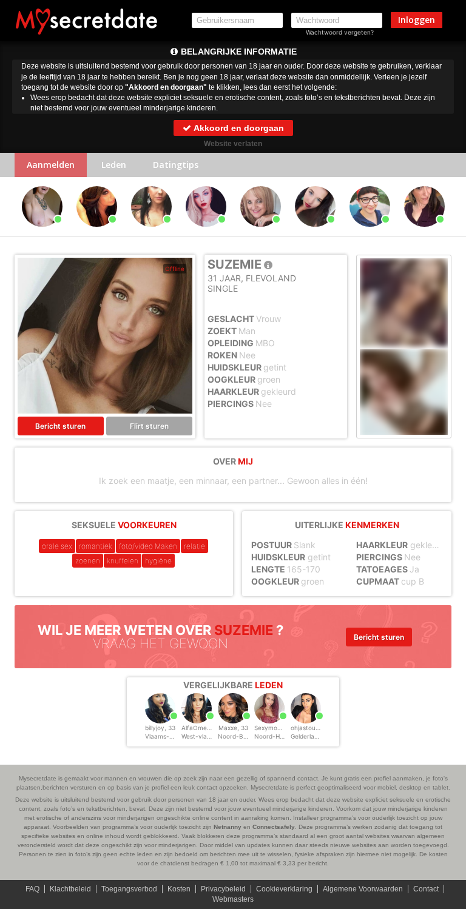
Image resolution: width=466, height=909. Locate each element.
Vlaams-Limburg (169, 736)
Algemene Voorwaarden (363, 889)
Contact (426, 889)
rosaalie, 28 (315, 232)
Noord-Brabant (240, 736)
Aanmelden (51, 164)
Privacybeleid (223, 889)
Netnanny (227, 826)
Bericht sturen (60, 426)
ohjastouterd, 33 (315, 727)
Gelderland (306, 736)
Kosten (179, 889)
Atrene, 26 (206, 232)
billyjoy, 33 (160, 727)
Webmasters (233, 899)
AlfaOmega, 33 (203, 727)
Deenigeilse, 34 (96, 232)
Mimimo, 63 (260, 232)
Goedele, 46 (42, 232)
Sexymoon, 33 (274, 727)
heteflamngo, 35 (151, 232)
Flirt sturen (149, 426)
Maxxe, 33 (233, 727)
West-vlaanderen (206, 736)
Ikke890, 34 (369, 232)
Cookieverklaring (284, 889)
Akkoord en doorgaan (238, 128)
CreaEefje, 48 (424, 232)
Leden (113, 164)
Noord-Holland (275, 736)
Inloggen (416, 19)
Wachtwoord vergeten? (340, 32)
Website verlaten (233, 143)
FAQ (32, 889)
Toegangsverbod (129, 889)
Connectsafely (273, 826)
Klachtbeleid (70, 889)
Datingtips (175, 164)
